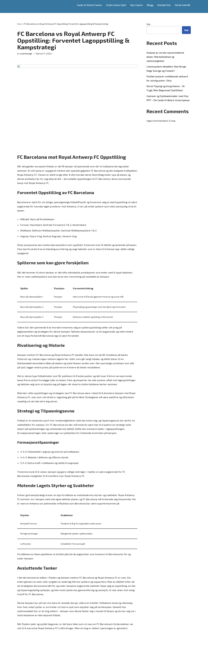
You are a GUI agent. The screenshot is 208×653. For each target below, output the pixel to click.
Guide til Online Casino (89, 5)
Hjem (19, 24)
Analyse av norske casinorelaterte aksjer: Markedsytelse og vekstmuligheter (165, 56)
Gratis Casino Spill (116, 5)
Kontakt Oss (164, 5)
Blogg (150, 5)
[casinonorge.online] (28, 6)
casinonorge (26, 53)
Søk (148, 24)
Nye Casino (136, 5)
